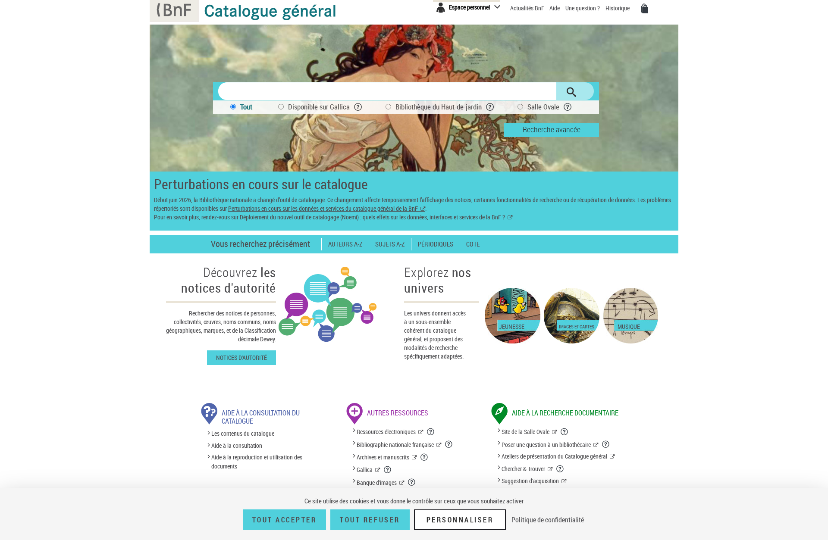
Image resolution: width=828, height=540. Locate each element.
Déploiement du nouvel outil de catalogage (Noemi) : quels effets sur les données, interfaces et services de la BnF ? (372, 217)
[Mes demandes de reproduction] (645, 8)
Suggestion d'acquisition (530, 481)
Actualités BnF (528, 8)
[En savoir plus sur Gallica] (388, 470)
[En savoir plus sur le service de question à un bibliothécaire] (606, 444)
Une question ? (583, 8)
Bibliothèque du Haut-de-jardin (438, 107)
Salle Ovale (543, 107)
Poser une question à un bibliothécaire (546, 444)
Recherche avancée (551, 129)
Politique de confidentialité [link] (547, 519)
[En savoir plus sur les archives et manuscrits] (424, 457)
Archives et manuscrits (383, 457)
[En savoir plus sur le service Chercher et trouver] (560, 469)
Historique (618, 8)
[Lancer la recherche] (571, 92)
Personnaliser (460, 519)
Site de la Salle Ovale (525, 432)
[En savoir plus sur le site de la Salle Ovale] (564, 432)
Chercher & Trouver (523, 469)
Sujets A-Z (390, 244)
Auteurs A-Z (345, 244)
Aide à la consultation (236, 445)
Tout (246, 107)
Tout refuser (370, 519)
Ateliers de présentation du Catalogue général (554, 456)
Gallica (365, 469)
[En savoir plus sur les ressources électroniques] (431, 432)
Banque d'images (377, 482)
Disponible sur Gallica (319, 107)
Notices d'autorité (241, 357)
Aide (555, 8)
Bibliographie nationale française (395, 444)
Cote (473, 244)
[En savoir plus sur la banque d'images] (412, 482)
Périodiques (435, 244)
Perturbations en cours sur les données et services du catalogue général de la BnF (323, 208)
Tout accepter (284, 519)
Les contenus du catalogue (242, 434)
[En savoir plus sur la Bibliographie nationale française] (449, 444)
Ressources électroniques (386, 432)
